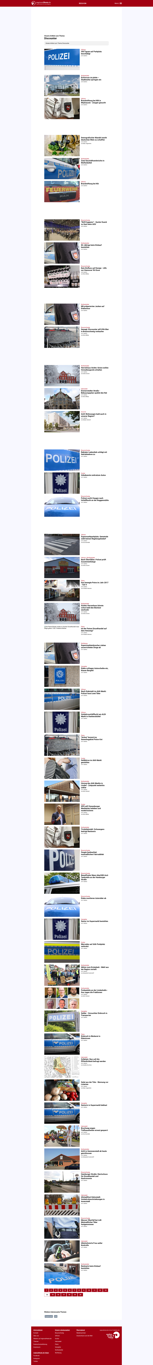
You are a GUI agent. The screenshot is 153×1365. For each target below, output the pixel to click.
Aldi (56, 1316)
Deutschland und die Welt (84, 1336)
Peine (56, 1344)
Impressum (36, 1347)
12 (100, 1290)
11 (94, 1290)
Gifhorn (57, 1336)
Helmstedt (58, 1341)
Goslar (57, 1338)
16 (58, 1295)
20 (80, 1295)
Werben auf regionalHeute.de (42, 1338)
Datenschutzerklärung (40, 1344)
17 (64, 1295)
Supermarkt (48, 1316)
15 (52, 1295)
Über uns (36, 1336)
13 (105, 1290)
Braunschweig (59, 1333)
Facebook (36, 1355)
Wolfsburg (58, 1353)
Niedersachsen (81, 1333)
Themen (36, 1341)
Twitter (35, 1361)
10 (89, 1290)
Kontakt (35, 1333)
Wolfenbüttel (59, 1350)
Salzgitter (58, 1347)
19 (75, 1295)
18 (69, 1295)
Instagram (36, 1358)
